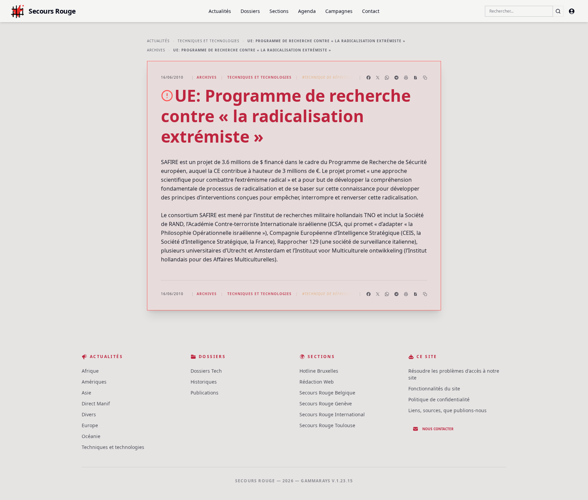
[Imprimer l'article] (406, 78)
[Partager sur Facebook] (368, 78)
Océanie (91, 436)
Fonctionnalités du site (434, 388)
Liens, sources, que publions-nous (447, 410)
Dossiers (250, 11)
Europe (90, 425)
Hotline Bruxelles (318, 371)
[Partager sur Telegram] (396, 78)
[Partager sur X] (377, 77)
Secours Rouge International (332, 414)
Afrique (90, 371)
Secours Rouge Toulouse (327, 425)
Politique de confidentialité (439, 399)
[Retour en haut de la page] (573, 485)
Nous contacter (438, 428)
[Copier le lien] (425, 78)
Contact (370, 11)
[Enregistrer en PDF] (415, 78)
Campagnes (339, 11)
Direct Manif (96, 403)
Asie (86, 392)
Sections (279, 11)
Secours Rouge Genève (325, 403)
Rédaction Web (316, 381)
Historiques (204, 381)
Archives (156, 50)
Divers (89, 414)
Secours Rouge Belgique (327, 392)
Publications (204, 392)
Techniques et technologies (208, 40)
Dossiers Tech (206, 371)
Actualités (220, 11)
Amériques (94, 381)
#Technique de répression (328, 77)
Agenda (307, 11)
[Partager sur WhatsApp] (387, 78)
